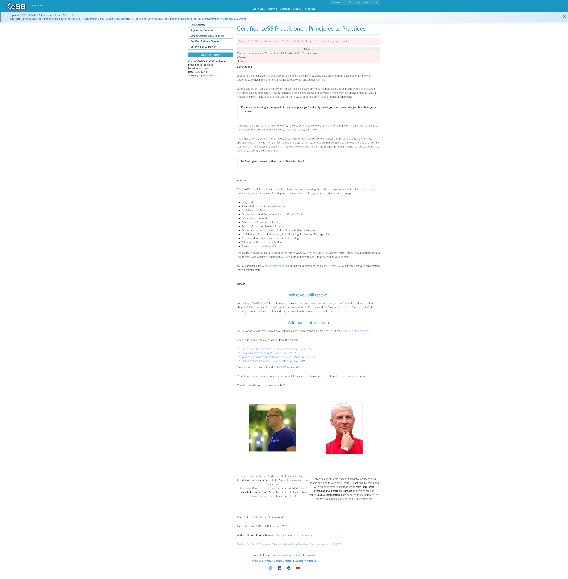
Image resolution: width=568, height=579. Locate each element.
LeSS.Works (284, 367)
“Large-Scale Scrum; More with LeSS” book (292, 307)
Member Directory (282, 560)
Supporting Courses (202, 30)
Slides (308, 348)
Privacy (267, 560)
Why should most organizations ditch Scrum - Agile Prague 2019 (279, 356)
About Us (256, 560)
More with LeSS (37, 5)
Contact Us (310, 560)
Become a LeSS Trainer (203, 46)
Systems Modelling (278, 265)
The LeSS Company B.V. (287, 555)
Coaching (285, 8)
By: (303, 41)
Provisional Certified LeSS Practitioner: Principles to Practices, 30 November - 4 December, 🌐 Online (190, 18)
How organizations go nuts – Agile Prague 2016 (269, 352)
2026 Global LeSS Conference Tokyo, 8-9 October (49, 15)
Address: (308, 49)
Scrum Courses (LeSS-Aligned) (207, 35)
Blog (366, 2)
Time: (276, 41)
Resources (309, 8)
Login (357, 2)
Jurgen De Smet (206, 75)
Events (297, 8)
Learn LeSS (259, 8)
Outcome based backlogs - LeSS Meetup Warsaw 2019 (273, 360)
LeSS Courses (198, 24)
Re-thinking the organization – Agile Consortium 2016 (273, 348)
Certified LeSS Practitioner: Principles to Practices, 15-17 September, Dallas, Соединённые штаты (76, 18)
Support (299, 560)
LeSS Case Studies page (354, 330)
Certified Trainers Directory (206, 41)
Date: (241, 41)
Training (272, 8)
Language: (334, 41)
